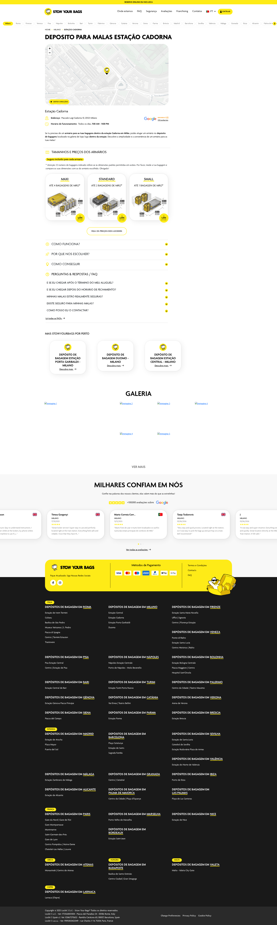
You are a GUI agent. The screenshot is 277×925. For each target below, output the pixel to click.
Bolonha (71, 23)
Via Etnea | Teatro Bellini (119, 703)
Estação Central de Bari (55, 688)
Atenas (88, 864)
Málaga (223, 23)
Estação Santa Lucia (181, 643)
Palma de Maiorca (121, 793)
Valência (212, 23)
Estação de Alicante (54, 795)
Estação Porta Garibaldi (119, 623)
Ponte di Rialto (179, 638)
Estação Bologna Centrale (184, 663)
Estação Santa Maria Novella (185, 613)
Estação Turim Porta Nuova (120, 688)
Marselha (154, 814)
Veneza (40, 23)
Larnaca (89, 891)
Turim (90, 23)
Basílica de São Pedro (55, 623)
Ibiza (245, 23)
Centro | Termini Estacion (56, 637)
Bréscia (166, 23)
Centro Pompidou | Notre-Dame (60, 844)
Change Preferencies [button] (170, 916)
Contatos (197, 11)
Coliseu (48, 618)
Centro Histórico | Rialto (183, 648)
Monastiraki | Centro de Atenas (59, 870)
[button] (211, 12)
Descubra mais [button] (66, 369)
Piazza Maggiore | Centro (183, 668)
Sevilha (201, 23)
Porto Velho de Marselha (120, 820)
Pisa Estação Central (54, 663)
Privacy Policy (189, 916)
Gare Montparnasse (54, 825)
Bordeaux (115, 832)
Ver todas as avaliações (137, 550)
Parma (155, 23)
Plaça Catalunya (115, 743)
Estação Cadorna (116, 618)
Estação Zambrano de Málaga (58, 780)
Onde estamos (125, 11)
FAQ (139, 11)
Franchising (182, 11)
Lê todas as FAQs (54, 318)
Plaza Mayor (50, 745)
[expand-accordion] (101, 607)
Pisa (49, 23)
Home (47, 30)
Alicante (255, 23)
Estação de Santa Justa (182, 740)
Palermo (101, 23)
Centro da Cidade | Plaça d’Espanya (124, 799)
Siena (145, 23)
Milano (8, 23)
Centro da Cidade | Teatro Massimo (188, 688)
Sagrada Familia (115, 753)
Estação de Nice (179, 820)
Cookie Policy (204, 916)
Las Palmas (180, 793)
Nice (213, 814)
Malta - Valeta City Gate (183, 870)
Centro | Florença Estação (184, 623)
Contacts (192, 570)
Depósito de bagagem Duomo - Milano (115, 358)
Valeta (215, 864)
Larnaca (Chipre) (52, 898)
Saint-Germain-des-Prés (56, 835)
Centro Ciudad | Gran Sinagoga (122, 879)
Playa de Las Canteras (182, 799)
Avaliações (166, 11)
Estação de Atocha (53, 740)
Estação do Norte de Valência (186, 765)
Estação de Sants (116, 748)
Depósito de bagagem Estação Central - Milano (163, 358)
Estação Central (115, 613)
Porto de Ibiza (178, 780)
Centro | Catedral (116, 780)
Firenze (29, 23)
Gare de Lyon (51, 839)
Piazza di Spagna (52, 632)
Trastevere (50, 642)
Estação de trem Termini (56, 613)
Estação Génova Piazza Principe (59, 703)
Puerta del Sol (51, 749)
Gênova (113, 23)
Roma (18, 23)
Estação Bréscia (179, 718)
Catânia (124, 23)
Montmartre (50, 830)
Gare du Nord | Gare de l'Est (58, 820)
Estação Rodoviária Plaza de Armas (188, 749)
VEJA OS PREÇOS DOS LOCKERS (106, 231)
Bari (81, 23)
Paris (86, 814)
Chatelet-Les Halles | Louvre (58, 849)
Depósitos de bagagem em (63, 607)
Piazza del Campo (53, 718)
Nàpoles (59, 23)
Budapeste (115, 868)
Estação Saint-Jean (116, 839)
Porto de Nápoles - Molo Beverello (125, 668)
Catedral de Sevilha (181, 745)
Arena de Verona (179, 703)
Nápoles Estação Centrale (120, 663)
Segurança (151, 11)
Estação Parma (115, 718)
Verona (135, 23)
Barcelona (189, 23)
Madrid (177, 23)
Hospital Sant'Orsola (181, 673)
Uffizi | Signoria (179, 618)
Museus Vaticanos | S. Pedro (58, 627)
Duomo (111, 627)
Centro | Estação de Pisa (56, 668)
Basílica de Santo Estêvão (120, 874)
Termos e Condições (197, 565)
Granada (234, 23)
